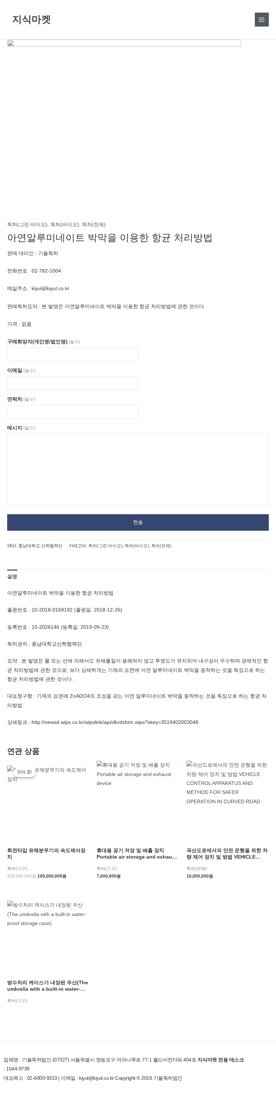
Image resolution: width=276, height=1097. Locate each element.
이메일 (21, 370)
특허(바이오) (64, 224)
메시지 (21, 428)
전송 (138, 522)
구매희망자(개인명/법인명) (43, 341)
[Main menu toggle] (262, 20)
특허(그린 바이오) (27, 224)
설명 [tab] (12, 576)
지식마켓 (31, 19)
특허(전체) (94, 224)
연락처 (21, 399)
